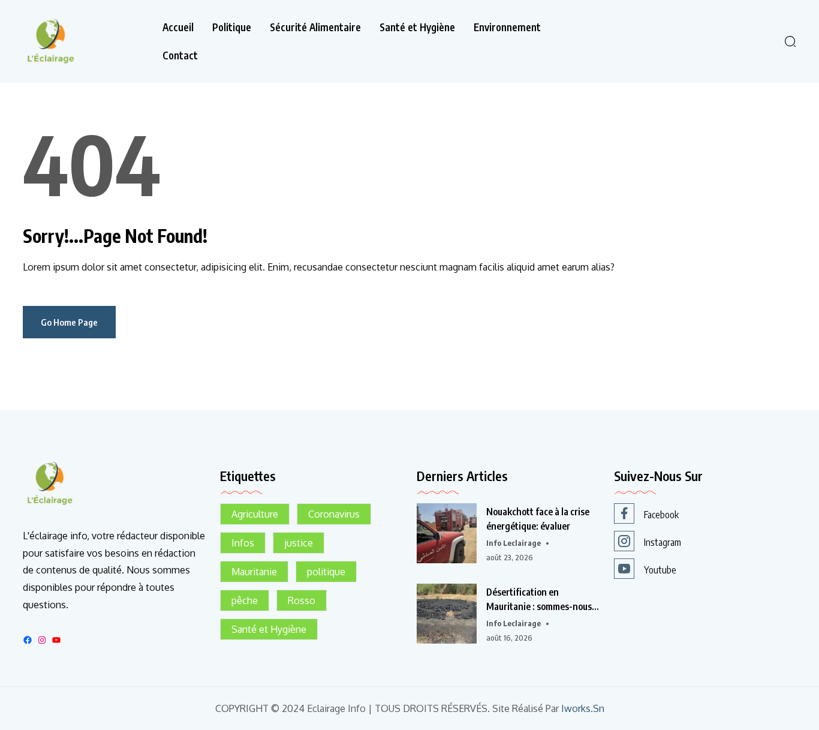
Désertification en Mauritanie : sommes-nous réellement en (539, 600)
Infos (242, 543)
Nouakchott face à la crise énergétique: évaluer (537, 519)
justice (298, 543)
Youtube (660, 570)
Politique (231, 27)
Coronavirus (334, 514)
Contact (180, 55)
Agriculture (254, 514)
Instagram (662, 542)
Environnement (507, 27)
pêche (244, 600)
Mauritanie (254, 572)
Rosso (301, 600)
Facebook (661, 515)
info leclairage (513, 543)
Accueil (178, 27)
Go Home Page (69, 322)
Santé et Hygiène (417, 27)
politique (326, 572)
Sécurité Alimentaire (315, 27)
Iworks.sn (582, 708)
